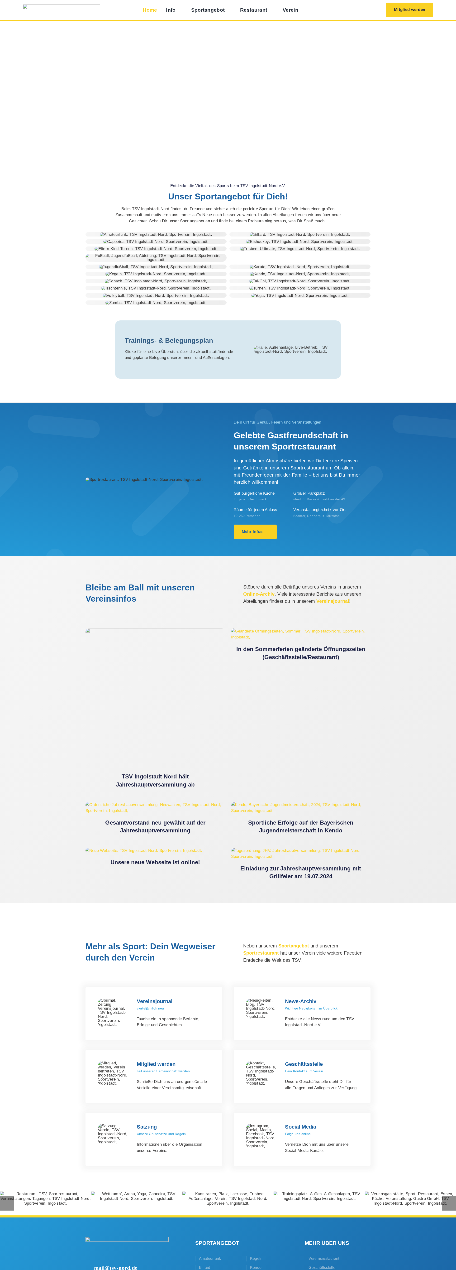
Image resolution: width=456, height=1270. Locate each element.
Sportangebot (293, 945)
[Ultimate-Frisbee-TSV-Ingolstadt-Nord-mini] (300, 248)
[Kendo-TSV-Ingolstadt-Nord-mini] (300, 274)
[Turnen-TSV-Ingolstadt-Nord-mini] (300, 288)
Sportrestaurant (261, 953)
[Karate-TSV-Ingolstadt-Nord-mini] (300, 267)
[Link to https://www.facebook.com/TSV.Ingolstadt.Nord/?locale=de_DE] (353, 10)
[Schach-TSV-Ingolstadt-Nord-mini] (156, 281)
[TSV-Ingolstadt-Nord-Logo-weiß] (127, 1239)
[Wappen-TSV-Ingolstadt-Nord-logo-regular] (61, 6)
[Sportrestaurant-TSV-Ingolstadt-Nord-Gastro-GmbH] (144, 479)
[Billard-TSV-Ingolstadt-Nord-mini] (300, 234)
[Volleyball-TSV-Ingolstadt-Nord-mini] (156, 295)
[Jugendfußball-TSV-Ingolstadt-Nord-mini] (156, 267)
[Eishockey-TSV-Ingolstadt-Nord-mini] (300, 241)
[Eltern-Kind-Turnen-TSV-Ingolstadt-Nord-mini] (156, 248)
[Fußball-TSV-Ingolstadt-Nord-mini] (156, 255)
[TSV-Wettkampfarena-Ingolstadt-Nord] (136, 1196)
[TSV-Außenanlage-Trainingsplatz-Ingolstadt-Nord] (319, 1196)
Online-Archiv (259, 594)
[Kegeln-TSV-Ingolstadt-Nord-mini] (156, 274)
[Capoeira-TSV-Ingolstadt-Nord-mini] (156, 241)
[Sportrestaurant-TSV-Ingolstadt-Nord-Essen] (410, 1199)
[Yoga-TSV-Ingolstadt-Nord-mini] (300, 295)
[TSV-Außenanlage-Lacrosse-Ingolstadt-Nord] (228, 1199)
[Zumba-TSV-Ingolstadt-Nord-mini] (156, 302)
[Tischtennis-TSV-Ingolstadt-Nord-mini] (156, 288)
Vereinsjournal (332, 601)
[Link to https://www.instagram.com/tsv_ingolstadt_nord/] (370, 10)
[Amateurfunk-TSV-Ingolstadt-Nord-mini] (156, 234)
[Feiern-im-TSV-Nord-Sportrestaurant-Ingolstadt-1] (45, 1199)
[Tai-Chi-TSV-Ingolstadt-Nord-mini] (300, 281)
